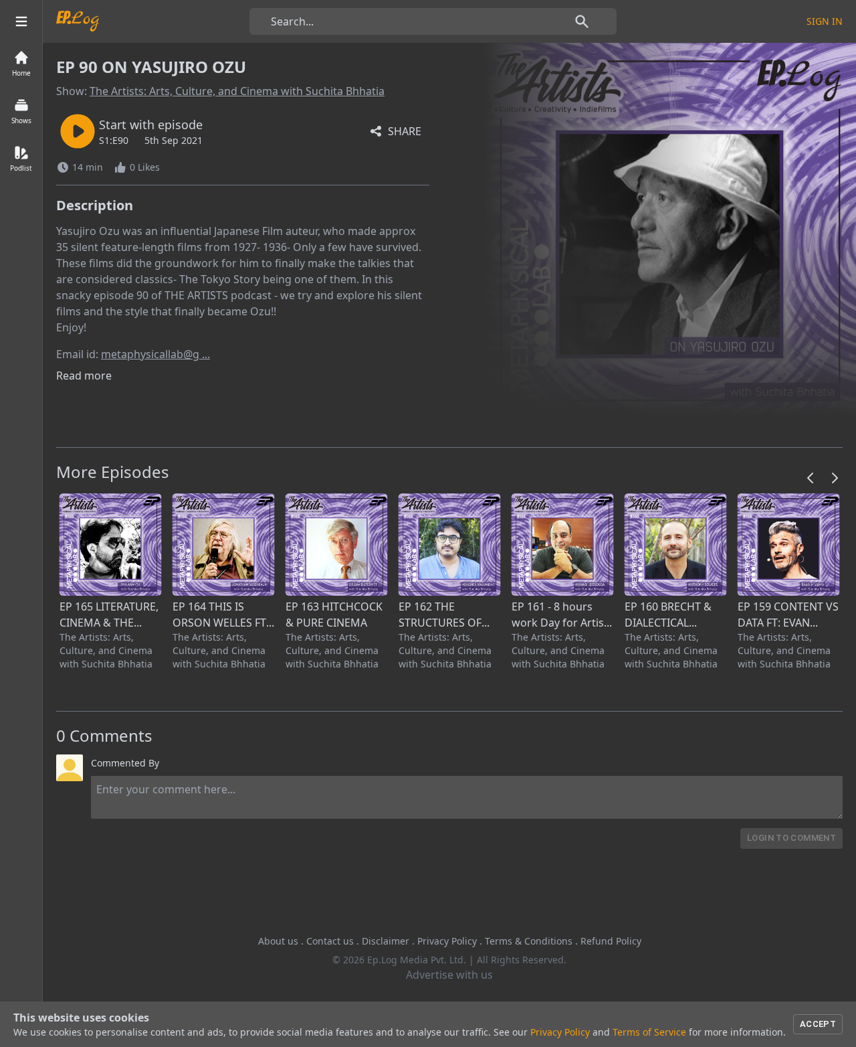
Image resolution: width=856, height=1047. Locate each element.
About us (278, 941)
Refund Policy (610, 941)
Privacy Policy (447, 941)
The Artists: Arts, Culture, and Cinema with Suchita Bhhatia (237, 91)
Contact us (330, 941)
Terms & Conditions (528, 941)
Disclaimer (385, 941)
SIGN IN (825, 21)
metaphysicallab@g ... (155, 354)
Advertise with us (449, 974)
